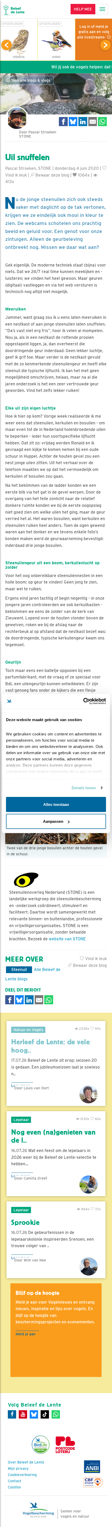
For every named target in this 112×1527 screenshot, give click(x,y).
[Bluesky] (34, 1414)
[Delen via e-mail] (92, 121)
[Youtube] (23, 1414)
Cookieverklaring (22, 1475)
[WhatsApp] (56, 1414)
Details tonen (84, 788)
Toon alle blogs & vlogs (30, 80)
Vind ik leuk (95, 958)
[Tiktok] (45, 1414)
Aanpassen (53, 821)
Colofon (14, 1487)
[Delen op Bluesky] (73, 121)
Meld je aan (25, 1334)
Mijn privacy (18, 1468)
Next (105, 45)
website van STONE (67, 938)
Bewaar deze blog (51, 175)
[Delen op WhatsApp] (102, 121)
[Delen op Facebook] (63, 121)
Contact (14, 1481)
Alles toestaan (56, 804)
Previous (6, 45)
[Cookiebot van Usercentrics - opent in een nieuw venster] (83, 701)
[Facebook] (12, 1414)
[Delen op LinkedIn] (82, 121)
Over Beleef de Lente (26, 1462)
